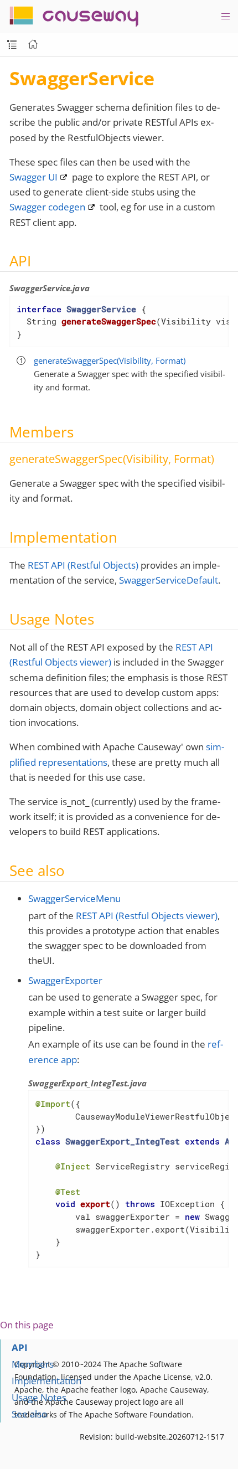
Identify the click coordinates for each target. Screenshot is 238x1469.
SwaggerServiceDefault (168, 580)
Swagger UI (33, 177)
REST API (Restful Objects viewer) (147, 915)
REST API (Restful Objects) (83, 565)
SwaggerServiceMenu (74, 898)
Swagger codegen (47, 206)
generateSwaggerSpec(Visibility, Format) (109, 360)
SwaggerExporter (65, 980)
